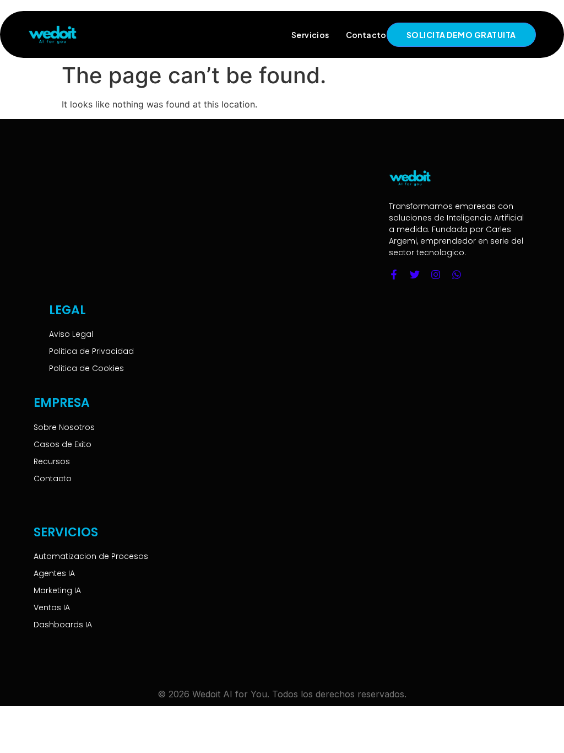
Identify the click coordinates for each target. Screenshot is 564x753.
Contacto (366, 35)
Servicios (310, 35)
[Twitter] (415, 274)
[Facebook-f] (394, 274)
